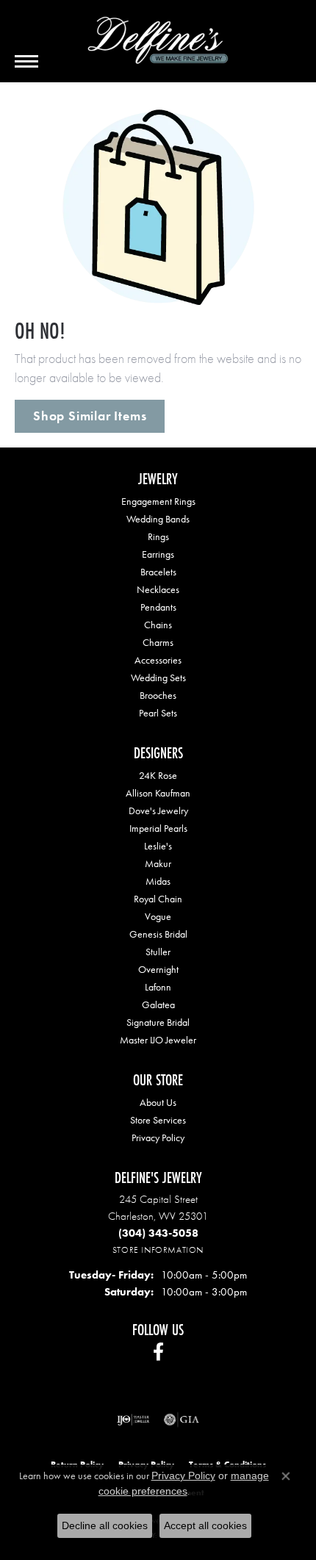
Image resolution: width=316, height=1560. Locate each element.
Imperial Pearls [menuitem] (158, 828)
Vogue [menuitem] (158, 916)
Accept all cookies (205, 1525)
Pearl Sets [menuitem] (158, 712)
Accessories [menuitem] (158, 659)
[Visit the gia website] (181, 1420)
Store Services (158, 1119)
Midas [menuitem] (158, 881)
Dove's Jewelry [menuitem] (158, 810)
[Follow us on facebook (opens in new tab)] (158, 1352)
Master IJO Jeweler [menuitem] (158, 1039)
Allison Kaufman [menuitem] (158, 792)
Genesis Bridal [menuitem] (158, 934)
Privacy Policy (158, 1137)
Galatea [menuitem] (158, 1004)
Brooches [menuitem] (158, 695)
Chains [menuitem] (158, 624)
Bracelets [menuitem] (158, 571)
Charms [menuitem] (158, 642)
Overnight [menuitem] (158, 969)
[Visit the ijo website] (133, 1420)
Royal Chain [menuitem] (158, 898)
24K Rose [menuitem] (158, 775)
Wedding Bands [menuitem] (158, 518)
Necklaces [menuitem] (158, 589)
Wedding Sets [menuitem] (158, 677)
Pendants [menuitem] (158, 607)
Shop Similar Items (89, 416)
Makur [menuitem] (158, 863)
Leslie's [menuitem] (158, 845)
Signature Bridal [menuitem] (158, 1022)
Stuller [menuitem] (158, 951)
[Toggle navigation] (26, 61)
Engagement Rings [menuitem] (158, 501)
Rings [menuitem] (158, 536)
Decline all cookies (105, 1525)
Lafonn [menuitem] (158, 986)
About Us (158, 1102)
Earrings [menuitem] (158, 554)
